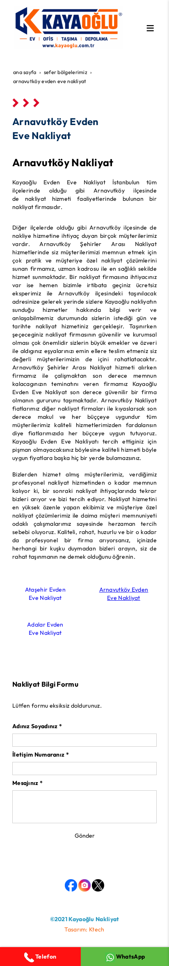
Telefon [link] (45, 956)
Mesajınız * (27, 783)
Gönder (85, 835)
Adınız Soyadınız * (37, 726)
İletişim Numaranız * (40, 754)
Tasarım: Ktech (84, 929)
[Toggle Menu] (150, 28)
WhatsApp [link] (130, 956)
